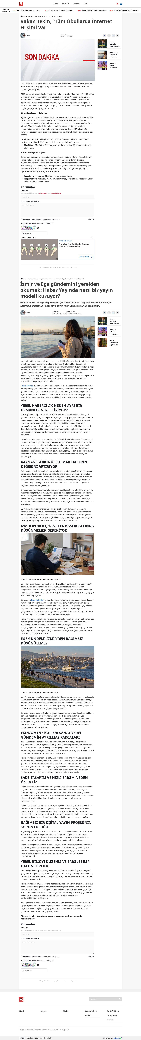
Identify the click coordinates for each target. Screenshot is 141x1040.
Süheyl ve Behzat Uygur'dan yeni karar (113, 65)
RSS (22, 1038)
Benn (24, 16)
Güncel (30, 16)
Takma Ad (24, 191)
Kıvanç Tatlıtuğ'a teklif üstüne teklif (114, 44)
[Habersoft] (117, 1038)
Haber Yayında (27, 386)
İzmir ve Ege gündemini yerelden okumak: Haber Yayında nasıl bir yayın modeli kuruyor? (115, 55)
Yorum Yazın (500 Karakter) (30, 201)
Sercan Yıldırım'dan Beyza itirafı (114, 342)
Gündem (66, 1011)
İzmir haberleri (37, 600)
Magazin (44, 1011)
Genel (29, 279)
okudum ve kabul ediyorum (41, 219)
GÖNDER (91, 219)
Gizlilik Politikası (113, 1011)
